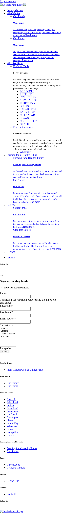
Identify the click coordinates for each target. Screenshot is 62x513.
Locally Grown (15, 10)
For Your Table (21, 66)
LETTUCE (26, 94)
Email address (8, 318)
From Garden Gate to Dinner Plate (25, 369)
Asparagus (12, 417)
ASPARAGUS (28, 100)
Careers (11, 204)
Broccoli (11, 399)
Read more (31, 35)
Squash (10, 429)
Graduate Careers (22, 229)
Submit (4, 351)
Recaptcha (5, 348)
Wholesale (25, 152)
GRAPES (25, 124)
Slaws (10, 420)
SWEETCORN (28, 97)
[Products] (8, 336)
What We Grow (15, 63)
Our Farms (18, 38)
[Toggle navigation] (1, 275)
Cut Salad (12, 414)
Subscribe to (6, 325)
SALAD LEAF (28, 109)
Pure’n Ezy (12, 423)
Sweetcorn (12, 411)
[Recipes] (8, 328)
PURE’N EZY (28, 103)
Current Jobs (19, 207)
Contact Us (12, 494)
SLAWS (24, 118)
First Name (6, 305)
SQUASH (25, 106)
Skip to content (8, 1)
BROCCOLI (27, 91)
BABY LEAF (27, 112)
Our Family (19, 16)
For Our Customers (23, 127)
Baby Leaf (12, 408)
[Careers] (8, 331)
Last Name (6, 312)
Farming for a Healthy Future (22, 155)
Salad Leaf (12, 402)
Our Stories (19, 180)
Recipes (11, 251)
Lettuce (10, 405)
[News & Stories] (8, 333)
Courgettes (12, 432)
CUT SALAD (27, 115)
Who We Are (13, 13)
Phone (3, 293)
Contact (11, 257)
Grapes (10, 435)
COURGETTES (29, 121)
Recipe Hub (13, 480)
